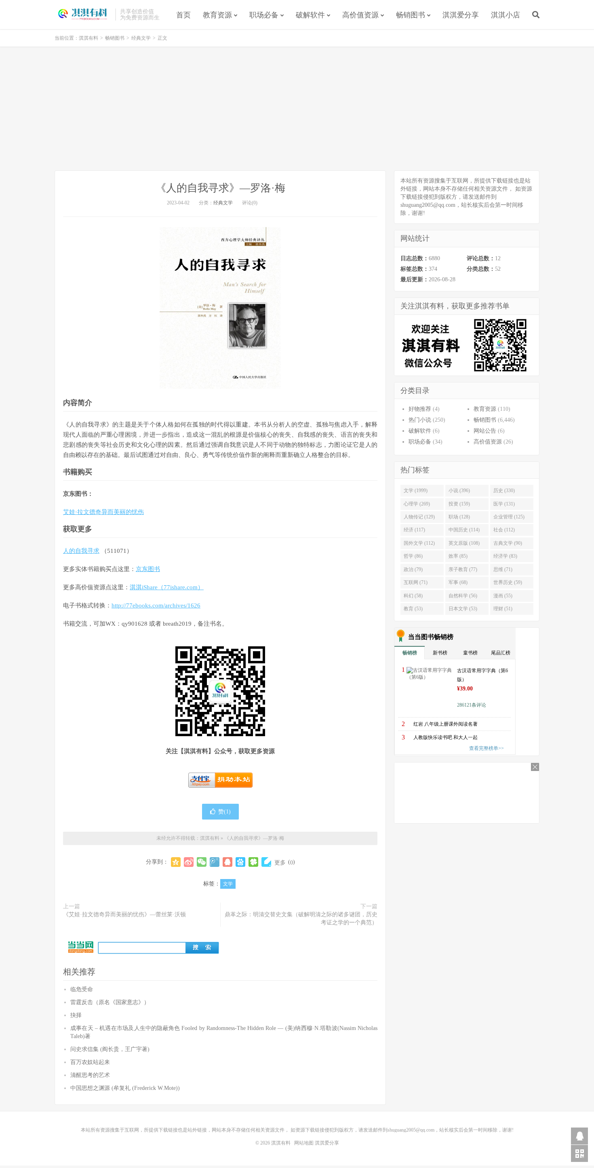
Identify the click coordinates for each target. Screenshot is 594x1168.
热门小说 (420, 420)
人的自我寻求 (81, 551)
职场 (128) (459, 517)
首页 (183, 15)
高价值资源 (360, 15)
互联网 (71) (416, 582)
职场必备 (263, 15)
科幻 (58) (413, 596)
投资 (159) (459, 504)
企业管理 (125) (508, 517)
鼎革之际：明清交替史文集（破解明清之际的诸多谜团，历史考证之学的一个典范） (301, 918)
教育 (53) (413, 609)
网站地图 (304, 1143)
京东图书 (148, 569)
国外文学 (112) (419, 543)
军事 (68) (458, 582)
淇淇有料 (83, 14)
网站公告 (485, 431)
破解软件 (310, 15)
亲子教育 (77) (463, 569)
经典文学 (141, 38)
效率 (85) (458, 556)
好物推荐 (420, 409)
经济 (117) (414, 530)
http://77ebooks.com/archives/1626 (156, 605)
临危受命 (81, 989)
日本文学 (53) (463, 609)
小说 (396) (459, 490)
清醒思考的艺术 (90, 1075)
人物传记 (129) (419, 517)
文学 (228, 884)
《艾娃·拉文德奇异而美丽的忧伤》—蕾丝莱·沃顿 (124, 914)
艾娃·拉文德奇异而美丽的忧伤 (103, 512)
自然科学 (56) (463, 596)
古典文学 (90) (507, 543)
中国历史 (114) (464, 530)
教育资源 (217, 15)
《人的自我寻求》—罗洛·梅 (220, 188)
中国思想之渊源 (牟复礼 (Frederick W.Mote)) (125, 1088)
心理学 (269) (417, 504)
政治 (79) (413, 569)
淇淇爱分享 (460, 15)
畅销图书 (410, 15)
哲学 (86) (413, 556)
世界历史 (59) (507, 582)
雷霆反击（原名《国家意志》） (110, 1002)
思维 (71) (502, 569)
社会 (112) (504, 530)
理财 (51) (502, 609)
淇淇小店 (505, 15)
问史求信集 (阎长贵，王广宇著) (110, 1049)
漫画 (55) (502, 596)
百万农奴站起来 (90, 1062)
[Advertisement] (297, 109)
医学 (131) (504, 504)
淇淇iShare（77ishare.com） (167, 587)
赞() (224, 812)
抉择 (76, 1015)
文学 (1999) (416, 490)
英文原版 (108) (464, 543)
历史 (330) (504, 490)
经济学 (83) (505, 556)
